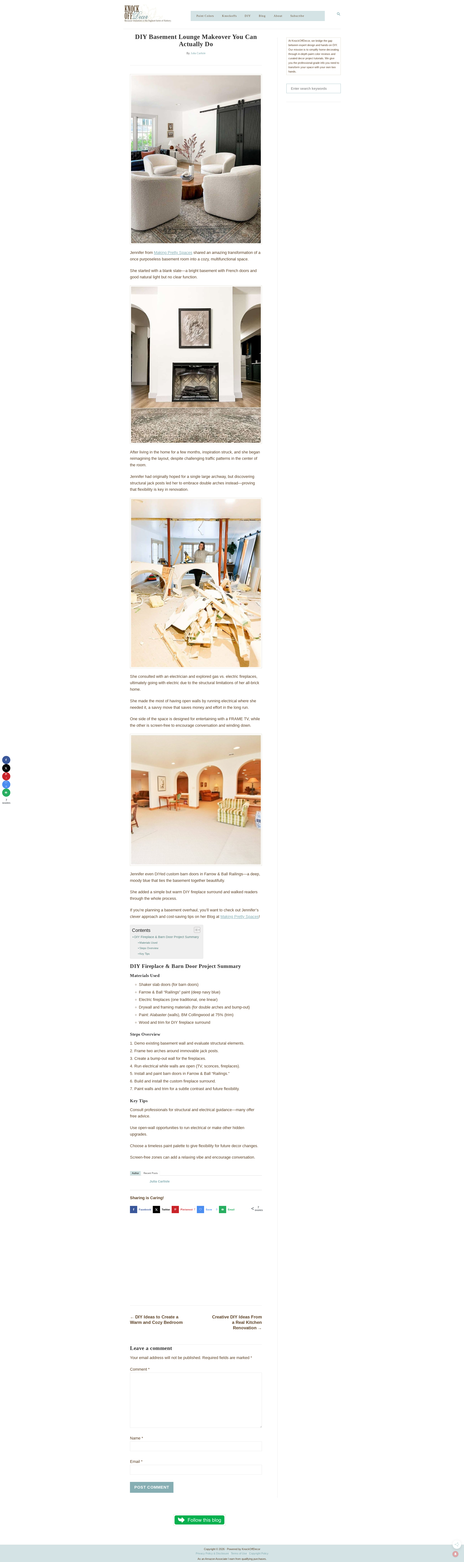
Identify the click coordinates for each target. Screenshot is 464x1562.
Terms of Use (239, 1553)
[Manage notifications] (455, 1554)
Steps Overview (148, 948)
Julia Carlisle (198, 53)
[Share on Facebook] (6, 760)
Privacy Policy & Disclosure (212, 1553)
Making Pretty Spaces (173, 252)
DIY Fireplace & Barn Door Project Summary (166, 937)
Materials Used (148, 942)
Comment (140, 1369)
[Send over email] (6, 793)
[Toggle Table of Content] (195, 930)
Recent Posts (151, 1173)
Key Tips (144, 953)
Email (136, 1461)
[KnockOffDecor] (159, 14)
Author (135, 1173)
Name (136, 1438)
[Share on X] (6, 768)
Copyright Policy (258, 1553)
